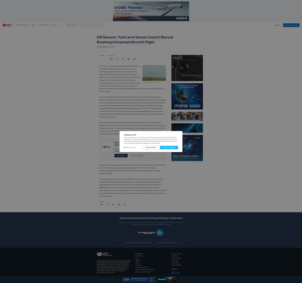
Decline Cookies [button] (151, 147)
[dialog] (151, 141)
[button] (130, 148)
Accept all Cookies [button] (169, 147)
